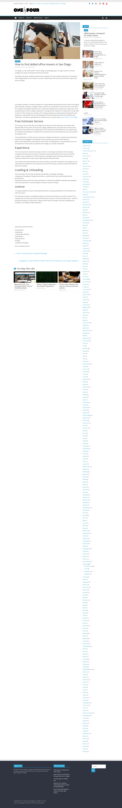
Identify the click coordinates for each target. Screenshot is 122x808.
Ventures (85, 723)
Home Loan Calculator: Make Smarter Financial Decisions (100, 120)
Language (85, 446)
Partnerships (86, 533)
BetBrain (85, 199)
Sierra (84, 631)
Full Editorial (98, 37)
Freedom (85, 371)
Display (84, 315)
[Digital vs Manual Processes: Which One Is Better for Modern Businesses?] (88, 127)
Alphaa (84, 163)
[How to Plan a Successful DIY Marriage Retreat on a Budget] (88, 51)
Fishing (84, 351)
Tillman (84, 692)
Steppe (84, 661)
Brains (84, 225)
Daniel (84, 297)
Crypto (84, 292)
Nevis (84, 513)
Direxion (85, 312)
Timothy (85, 697)
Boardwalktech (87, 220)
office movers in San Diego (69, 117)
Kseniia (84, 443)
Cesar (84, 256)
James (84, 433)
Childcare (85, 261)
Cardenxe (85, 248)
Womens (85, 744)
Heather (85, 397)
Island (84, 430)
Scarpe (84, 618)
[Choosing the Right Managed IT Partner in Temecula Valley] (88, 92)
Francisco (85, 369)
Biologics (85, 207)
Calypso (85, 243)
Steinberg (85, 659)
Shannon (85, 625)
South (84, 649)
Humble (85, 405)
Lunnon (85, 464)
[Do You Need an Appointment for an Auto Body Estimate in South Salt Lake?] (88, 101)
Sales (84, 608)
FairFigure (85, 333)
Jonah (84, 436)
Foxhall (84, 366)
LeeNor (85, 454)
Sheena (85, 628)
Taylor (84, 687)
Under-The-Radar (87, 713)
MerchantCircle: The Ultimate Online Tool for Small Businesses (23, 286)
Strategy (85, 667)
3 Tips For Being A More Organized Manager (30, 253)
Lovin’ (84, 461)
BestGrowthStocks (88, 197)
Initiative (85, 410)
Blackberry (85, 212)
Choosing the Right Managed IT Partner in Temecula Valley (100, 94)
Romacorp (85, 600)
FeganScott (86, 338)
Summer (85, 672)
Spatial (84, 654)
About (47, 18)
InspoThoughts (87, 415)
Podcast (85, 554)
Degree (85, 302)
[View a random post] (106, 18)
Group (84, 389)
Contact (29, 18)
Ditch (84, 317)
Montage (85, 495)
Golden (84, 384)
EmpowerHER (86, 323)
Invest (84, 425)
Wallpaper (87, 574)
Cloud (84, 269)
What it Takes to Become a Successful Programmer (46, 285)
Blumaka (85, 217)
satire (84, 610)
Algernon (85, 161)
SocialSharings (86, 646)
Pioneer (85, 551)
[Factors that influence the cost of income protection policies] (69, 272)
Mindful (85, 479)
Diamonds (85, 305)
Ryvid (84, 605)
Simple (84, 638)
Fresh (84, 374)
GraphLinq (85, 387)
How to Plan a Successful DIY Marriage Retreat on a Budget (100, 54)
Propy (84, 579)
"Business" (85, 145)
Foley (84, 359)
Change (85, 258)
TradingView (86, 703)
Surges (84, 677)
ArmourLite (86, 176)
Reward (85, 595)
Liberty (84, 456)
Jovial (84, 438)
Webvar (85, 736)
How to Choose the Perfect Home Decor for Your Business (99, 85)
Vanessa (85, 718)
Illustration (87, 571)
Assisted (85, 181)
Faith (84, 335)
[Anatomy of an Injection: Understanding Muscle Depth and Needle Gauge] (88, 70)
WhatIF (84, 741)
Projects (21, 18)
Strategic (85, 664)
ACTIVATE (85, 156)
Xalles (84, 749)
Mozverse (85, 497)
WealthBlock (86, 733)
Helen (84, 400)
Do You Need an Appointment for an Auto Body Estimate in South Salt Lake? (100, 104)
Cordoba (85, 287)
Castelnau (85, 251)
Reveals (85, 590)
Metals (84, 477)
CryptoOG (85, 294)
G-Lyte (84, 377)
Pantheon (85, 531)
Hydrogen (85, 407)
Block (84, 215)
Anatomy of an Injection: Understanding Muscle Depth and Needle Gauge (100, 74)
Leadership (85, 448)
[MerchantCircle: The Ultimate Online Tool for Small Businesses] (24, 272)
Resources (85, 587)
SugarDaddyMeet (87, 669)
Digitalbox (85, 307)
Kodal (84, 441)
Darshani (85, 299)
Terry (84, 690)
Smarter (85, 641)
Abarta (84, 153)
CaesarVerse (86, 240)
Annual (84, 169)
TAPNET (85, 682)
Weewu (85, 738)
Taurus (84, 685)
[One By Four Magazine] (15, 18)
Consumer (85, 282)
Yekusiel (85, 751)
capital (84, 246)
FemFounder (86, 341)
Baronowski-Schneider (89, 192)
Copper (84, 284)
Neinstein (85, 505)
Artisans (85, 179)
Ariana (84, 174)
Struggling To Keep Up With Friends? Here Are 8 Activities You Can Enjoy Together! (49, 261)
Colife (84, 274)
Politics (84, 556)
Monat (84, 492)
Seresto (85, 620)
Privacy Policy (38, 18)
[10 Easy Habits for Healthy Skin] (88, 62)
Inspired (85, 412)
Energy (84, 325)
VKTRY (84, 728)
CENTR (84, 253)
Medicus (85, 474)
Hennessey (85, 402)
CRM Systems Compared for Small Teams (94, 34)
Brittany (85, 230)
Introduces (85, 423)
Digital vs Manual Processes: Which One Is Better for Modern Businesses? (100, 130)
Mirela (84, 484)
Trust (84, 708)
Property (85, 577)
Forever (85, 361)
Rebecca (85, 584)
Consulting (85, 279)
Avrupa (84, 187)
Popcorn (85, 559)
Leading (85, 451)
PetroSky (85, 543)
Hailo (84, 392)
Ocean (84, 523)
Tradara (85, 700)
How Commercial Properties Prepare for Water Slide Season (61, 791)
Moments (85, 489)
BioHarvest (86, 205)
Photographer (86, 548)
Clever (84, 266)
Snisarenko (85, 643)
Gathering (85, 379)
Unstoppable (86, 715)
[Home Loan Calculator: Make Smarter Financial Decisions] (88, 118)
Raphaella (85, 582)
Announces (86, 166)
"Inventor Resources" (88, 151)
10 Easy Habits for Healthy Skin (99, 63)
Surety (84, 674)
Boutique (85, 222)
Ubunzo (85, 710)
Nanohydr (85, 502)
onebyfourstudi (31, 67)
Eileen (84, 320)
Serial (84, 623)
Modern (85, 487)
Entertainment (88, 566)
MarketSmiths (86, 466)
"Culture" (85, 148)
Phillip (84, 546)
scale (84, 615)
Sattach (85, 613)
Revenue (85, 592)
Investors (85, 428)
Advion (84, 158)
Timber (84, 695)
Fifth (84, 346)
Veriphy (84, 726)
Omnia (84, 528)
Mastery (85, 469)
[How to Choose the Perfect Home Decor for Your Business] (88, 83)
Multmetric (85, 500)
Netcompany (86, 507)
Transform (85, 705)
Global (84, 382)
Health (84, 394)
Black (84, 210)
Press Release (86, 561)
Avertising (85, 184)
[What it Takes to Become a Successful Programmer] (47, 272)
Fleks (84, 356)
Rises (84, 597)
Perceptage (86, 541)
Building (85, 235)
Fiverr (84, 353)
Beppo (84, 194)
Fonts (85, 569)
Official (84, 525)
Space (84, 651)
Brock (84, 233)
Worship (85, 746)
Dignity (84, 310)
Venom (84, 720)
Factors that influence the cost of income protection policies (68, 286)
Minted (84, 482)
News (86, 30)
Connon (85, 276)
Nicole (84, 518)
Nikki (84, 520)
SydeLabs (85, 679)
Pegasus (85, 538)
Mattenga (85, 471)
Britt (84, 228)
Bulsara (85, 238)
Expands (85, 328)
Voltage (85, 731)
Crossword (85, 289)
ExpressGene (86, 330)
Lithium (85, 459)
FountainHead (86, 364)
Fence (84, 343)
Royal (84, 602)
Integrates (85, 418)
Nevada (85, 510)
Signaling (85, 633)
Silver (84, 636)
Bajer (84, 189)
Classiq (84, 264)
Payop (84, 536)
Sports (84, 656)
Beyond (85, 202)
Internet (85, 420)
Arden (84, 171)
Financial (85, 348)
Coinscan (85, 271)
